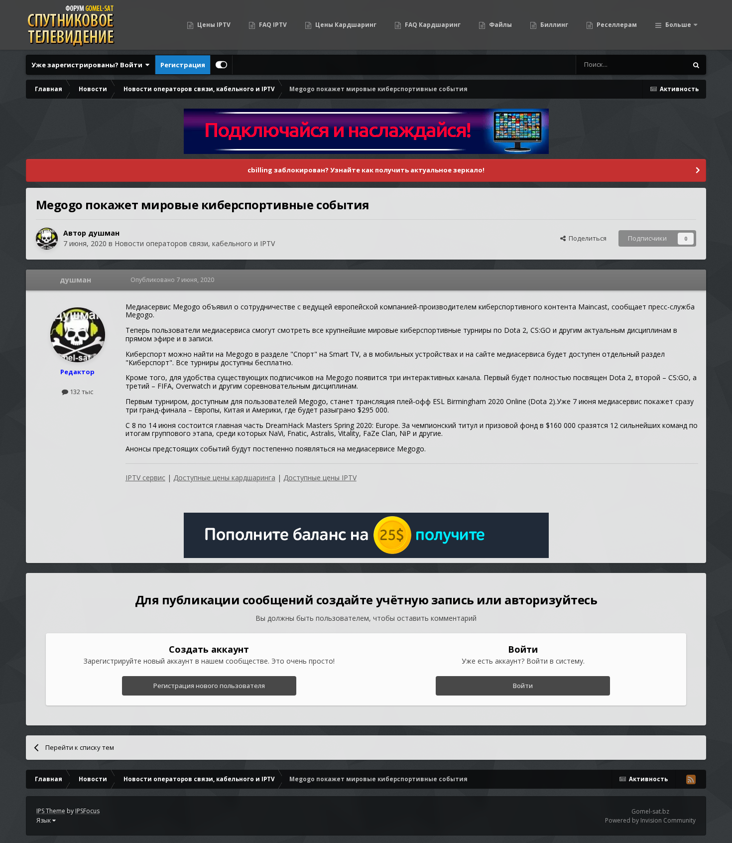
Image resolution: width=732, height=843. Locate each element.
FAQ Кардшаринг (432, 24)
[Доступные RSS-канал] (690, 779)
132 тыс (80, 391)
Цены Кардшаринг (345, 24)
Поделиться (586, 238)
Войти (523, 685)
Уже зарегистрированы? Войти (88, 64)
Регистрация (182, 64)
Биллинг (553, 24)
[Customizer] (221, 64)
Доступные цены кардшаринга (224, 477)
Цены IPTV (213, 24)
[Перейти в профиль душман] (47, 239)
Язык (44, 820)
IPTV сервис (145, 477)
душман (104, 233)
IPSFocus (87, 811)
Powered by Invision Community (650, 820)
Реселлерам (616, 24)
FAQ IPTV (272, 24)
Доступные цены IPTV (320, 477)
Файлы (500, 24)
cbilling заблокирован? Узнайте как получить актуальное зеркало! (366, 169)
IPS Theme (50, 811)
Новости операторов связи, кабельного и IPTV (195, 243)
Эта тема (660, 64)
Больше (678, 24)
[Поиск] (696, 64)
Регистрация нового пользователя (209, 685)
